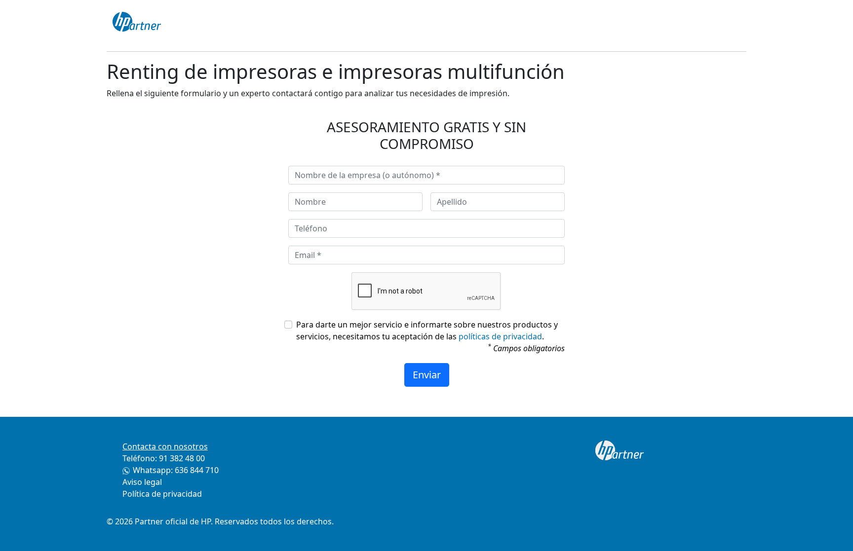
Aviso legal (142, 482)
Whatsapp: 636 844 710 (176, 470)
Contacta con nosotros (165, 446)
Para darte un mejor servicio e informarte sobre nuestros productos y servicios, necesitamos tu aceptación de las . (427, 330)
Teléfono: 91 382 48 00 (163, 458)
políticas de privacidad (500, 336)
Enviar (427, 374)
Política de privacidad (162, 493)
